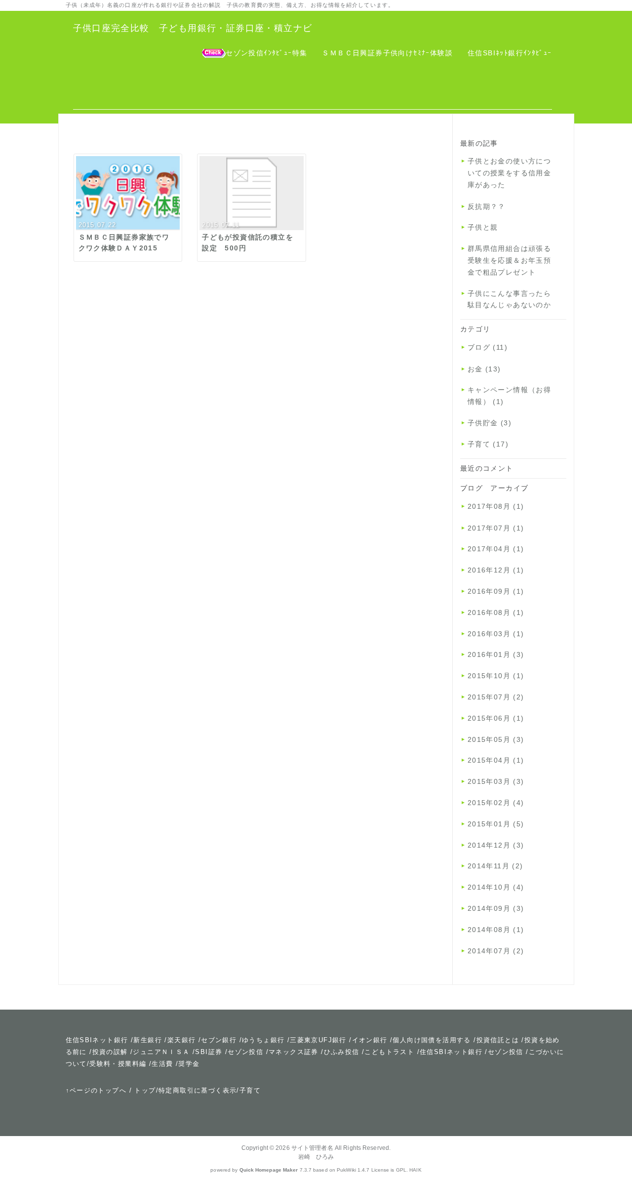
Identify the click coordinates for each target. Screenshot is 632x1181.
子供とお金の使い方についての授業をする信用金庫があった (509, 173)
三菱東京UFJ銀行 (318, 1040)
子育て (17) (488, 444)
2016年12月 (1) (496, 570)
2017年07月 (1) (496, 528)
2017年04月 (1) (496, 549)
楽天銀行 (181, 1040)
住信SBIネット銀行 (97, 1040)
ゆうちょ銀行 (263, 1040)
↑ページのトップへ (96, 1090)
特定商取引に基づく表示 (197, 1090)
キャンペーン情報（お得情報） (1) (509, 396)
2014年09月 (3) (496, 908)
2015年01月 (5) (496, 824)
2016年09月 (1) (496, 591)
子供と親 (483, 227)
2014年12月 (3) (496, 845)
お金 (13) (484, 369)
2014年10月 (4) (496, 887)
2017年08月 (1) (496, 506)
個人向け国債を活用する (432, 1040)
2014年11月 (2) (495, 866)
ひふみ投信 (341, 1052)
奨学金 (188, 1063)
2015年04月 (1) (496, 760)
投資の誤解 (110, 1052)
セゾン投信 (245, 1052)
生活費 (162, 1063)
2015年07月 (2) (496, 697)
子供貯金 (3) (490, 423)
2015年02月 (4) (496, 803)
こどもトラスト (389, 1052)
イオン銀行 (370, 1040)
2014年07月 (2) (496, 951)
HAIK (415, 1170)
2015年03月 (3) (496, 781)
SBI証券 (208, 1052)
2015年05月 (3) (496, 739)
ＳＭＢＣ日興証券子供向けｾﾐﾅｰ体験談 (387, 53)
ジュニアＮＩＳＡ (161, 1052)
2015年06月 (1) (496, 718)
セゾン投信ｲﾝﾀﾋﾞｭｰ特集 (266, 53)
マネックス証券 (293, 1052)
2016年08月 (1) (496, 612)
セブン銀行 (219, 1040)
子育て (250, 1090)
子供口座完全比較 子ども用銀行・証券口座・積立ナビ (193, 28)
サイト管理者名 (312, 1147)
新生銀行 (147, 1040)
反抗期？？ (487, 206)
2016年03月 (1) (496, 634)
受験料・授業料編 (117, 1063)
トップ (145, 1090)
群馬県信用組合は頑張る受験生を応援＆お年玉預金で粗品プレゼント (509, 260)
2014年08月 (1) (496, 930)
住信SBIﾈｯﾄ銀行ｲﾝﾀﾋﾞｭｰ (510, 53)
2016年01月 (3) (496, 654)
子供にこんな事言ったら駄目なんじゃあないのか (509, 299)
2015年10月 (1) (496, 676)
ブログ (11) (488, 347)
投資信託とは (497, 1040)
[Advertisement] (312, 87)
